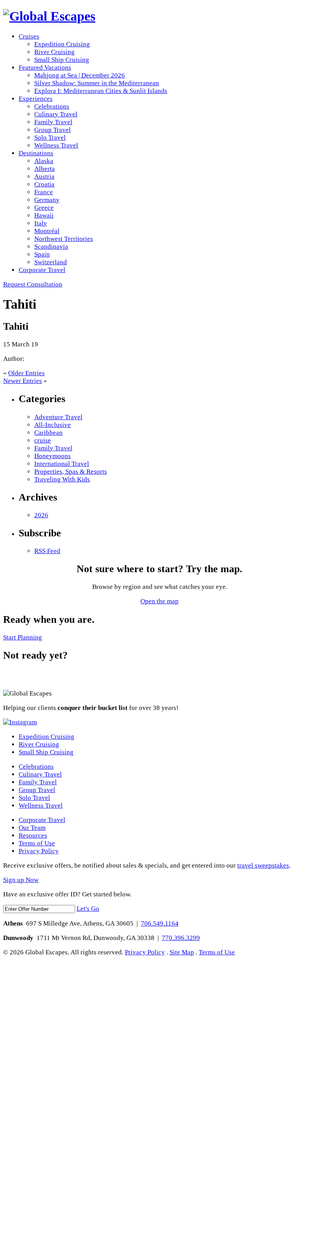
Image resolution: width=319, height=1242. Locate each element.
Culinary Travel (55, 114)
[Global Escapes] (49, 16)
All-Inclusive (52, 425)
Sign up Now (21, 880)
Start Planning (22, 637)
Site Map (182, 952)
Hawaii (44, 215)
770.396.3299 (181, 938)
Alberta (44, 168)
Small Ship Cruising (61, 59)
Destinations (36, 153)
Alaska (43, 161)
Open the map (159, 601)
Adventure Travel (58, 417)
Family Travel (53, 122)
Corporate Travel (42, 270)
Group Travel (52, 130)
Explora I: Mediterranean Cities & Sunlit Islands (100, 91)
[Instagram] (20, 722)
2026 (41, 515)
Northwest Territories (63, 238)
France (43, 192)
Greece (44, 207)
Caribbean (48, 432)
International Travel (61, 463)
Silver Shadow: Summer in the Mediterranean (96, 83)
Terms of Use (37, 843)
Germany (47, 200)
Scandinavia (51, 246)
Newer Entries (22, 381)
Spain (42, 254)
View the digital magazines (36, 676)
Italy (40, 223)
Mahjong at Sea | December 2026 (79, 75)
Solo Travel (50, 137)
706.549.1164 (160, 923)
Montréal (47, 231)
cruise (42, 440)
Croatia (44, 184)
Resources (33, 835)
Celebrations (51, 106)
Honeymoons (52, 456)
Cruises (29, 36)
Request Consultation (32, 284)
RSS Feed (47, 551)
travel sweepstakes (263, 865)
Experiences (36, 98)
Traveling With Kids (62, 479)
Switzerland (50, 262)
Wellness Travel (56, 145)
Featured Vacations (45, 67)
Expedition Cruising (62, 44)
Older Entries (26, 373)
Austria (44, 176)
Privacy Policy (39, 851)
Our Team (32, 827)
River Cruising (54, 52)
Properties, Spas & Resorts (70, 471)
